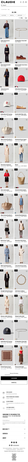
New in (12, 15)
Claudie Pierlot (4, 9)
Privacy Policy (16, 448)
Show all (14, 382)
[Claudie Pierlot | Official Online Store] (8, 2)
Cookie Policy (22, 448)
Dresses (20, 15)
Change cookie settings (11, 449)
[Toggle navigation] (26, 2)
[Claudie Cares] (14, 457)
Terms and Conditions (7, 448)
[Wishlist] (12, 21)
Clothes (3, 15)
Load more (14, 378)
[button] (21, 2)
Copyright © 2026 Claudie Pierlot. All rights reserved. (14, 451)
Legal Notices (19, 449)
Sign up (24, 420)
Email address (6, 420)
